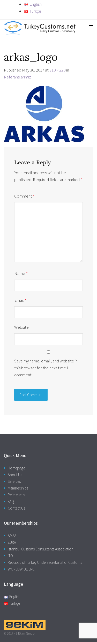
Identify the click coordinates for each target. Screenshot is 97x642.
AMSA (12, 535)
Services (14, 481)
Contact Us (16, 508)
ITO (10, 555)
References (16, 494)
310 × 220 (57, 70)
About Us (15, 474)
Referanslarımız (17, 77)
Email (20, 300)
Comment (24, 196)
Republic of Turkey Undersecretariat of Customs (45, 562)
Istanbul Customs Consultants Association (40, 549)
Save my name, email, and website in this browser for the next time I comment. (46, 368)
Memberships (18, 488)
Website (21, 327)
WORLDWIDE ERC (21, 569)
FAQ (11, 501)
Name (21, 273)
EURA (12, 542)
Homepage (16, 468)
